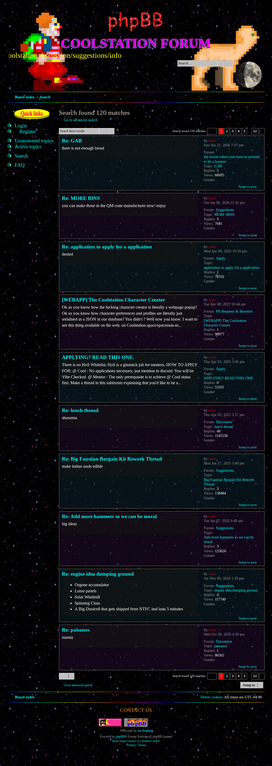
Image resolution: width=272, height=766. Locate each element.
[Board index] (136, 22)
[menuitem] (21, 126)
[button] (211, 131)
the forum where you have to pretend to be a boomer (232, 159)
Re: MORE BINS (81, 198)
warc (212, 140)
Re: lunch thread (80, 410)
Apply (220, 258)
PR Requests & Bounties (234, 311)
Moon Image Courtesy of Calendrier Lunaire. (136, 740)
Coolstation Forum (136, 43)
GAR (218, 166)
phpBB (120, 736)
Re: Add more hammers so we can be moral (109, 516)
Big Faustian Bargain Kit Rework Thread (229, 482)
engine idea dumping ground (235, 590)
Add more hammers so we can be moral (229, 539)
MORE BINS (224, 214)
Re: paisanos (76, 630)
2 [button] (227, 131)
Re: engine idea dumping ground (98, 574)
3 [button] (233, 131)
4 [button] (239, 131)
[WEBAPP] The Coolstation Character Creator (225, 322)
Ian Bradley (145, 731)
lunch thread (223, 426)
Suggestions (225, 210)
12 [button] (255, 131)
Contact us (136, 710)
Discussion (224, 422)
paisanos (220, 646)
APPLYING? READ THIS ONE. (229, 378)
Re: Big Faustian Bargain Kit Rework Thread (112, 459)
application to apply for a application (231, 267)
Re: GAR (72, 140)
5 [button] (244, 131)
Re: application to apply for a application (107, 247)
